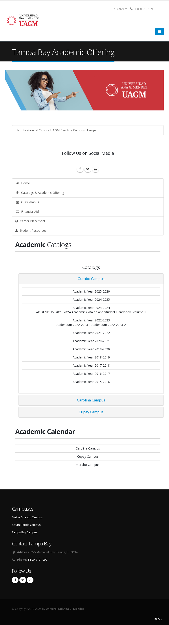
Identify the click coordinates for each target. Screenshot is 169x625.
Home (24, 183)
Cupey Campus (91, 412)
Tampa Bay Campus (24, 532)
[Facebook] (80, 169)
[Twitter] (87, 169)
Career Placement (31, 221)
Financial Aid (29, 211)
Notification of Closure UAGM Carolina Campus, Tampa (56, 130)
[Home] (25, 20)
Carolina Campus (91, 400)
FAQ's (158, 619)
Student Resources (32, 230)
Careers (121, 9)
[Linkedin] (95, 169)
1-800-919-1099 (144, 9)
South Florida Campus (26, 525)
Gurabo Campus (91, 278)
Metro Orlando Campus (27, 517)
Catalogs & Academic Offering (41, 192)
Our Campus (29, 202)
